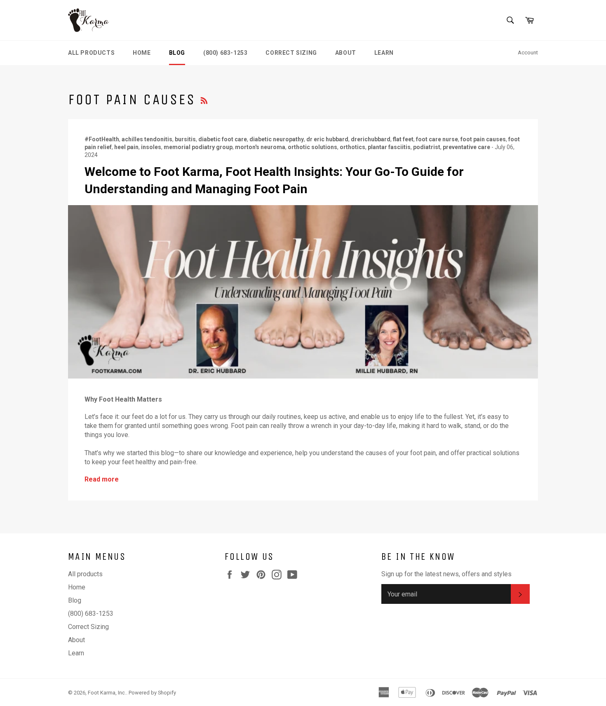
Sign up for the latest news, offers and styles (446, 574)
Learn (384, 52)
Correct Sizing (291, 52)
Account (528, 52)
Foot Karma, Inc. (107, 693)
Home (141, 52)
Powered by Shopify (152, 693)
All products (91, 52)
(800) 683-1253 (225, 52)
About (345, 52)
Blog (177, 52)
